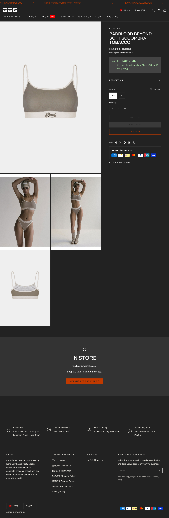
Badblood (114, 29)
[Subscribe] (159, 470)
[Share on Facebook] (116, 142)
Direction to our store (83, 381)
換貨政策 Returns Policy (63, 481)
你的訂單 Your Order (61, 471)
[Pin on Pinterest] (124, 142)
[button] (153, 10)
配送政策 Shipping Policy (64, 476)
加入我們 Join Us (95, 460)
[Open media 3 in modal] (96, 179)
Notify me (135, 132)
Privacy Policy (58, 491)
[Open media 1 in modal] (96, 26)
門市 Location (58, 460)
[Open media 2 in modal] (45, 179)
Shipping (112, 53)
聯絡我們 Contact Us (61, 465)
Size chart (157, 89)
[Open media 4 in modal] (45, 255)
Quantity (112, 102)
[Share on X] (120, 142)
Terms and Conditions (62, 486)
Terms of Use (146, 477)
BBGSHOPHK (19, 512)
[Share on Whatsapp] (129, 142)
